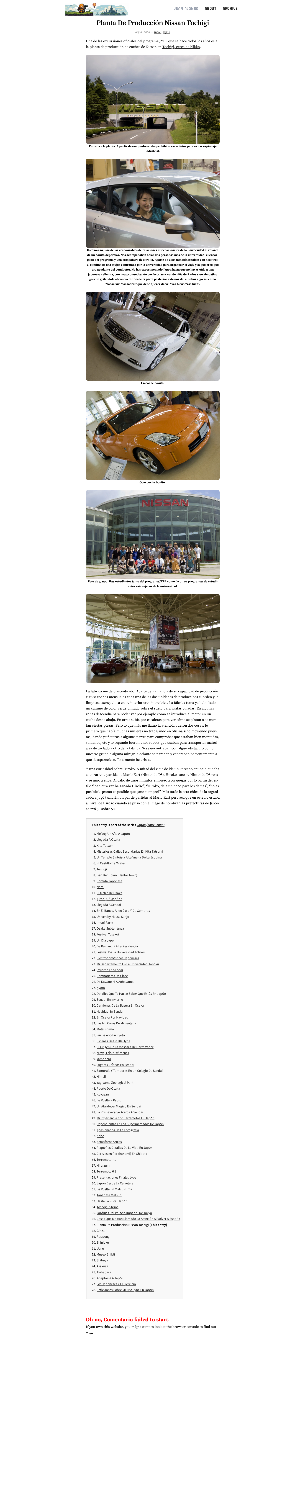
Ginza (101, 1230)
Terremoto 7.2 (106, 1159)
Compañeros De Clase (112, 976)
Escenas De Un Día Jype (113, 1041)
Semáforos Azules (109, 1142)
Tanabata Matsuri (109, 1195)
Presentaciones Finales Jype (116, 1177)
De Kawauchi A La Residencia (117, 946)
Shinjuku (103, 1242)
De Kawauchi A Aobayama (115, 981)
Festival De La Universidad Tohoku (121, 952)
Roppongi (104, 1236)
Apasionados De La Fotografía (118, 1130)
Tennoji (102, 869)
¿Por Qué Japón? (109, 899)
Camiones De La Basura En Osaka (120, 1005)
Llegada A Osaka (108, 839)
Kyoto (101, 988)
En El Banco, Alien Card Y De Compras (123, 910)
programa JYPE (155, 40)
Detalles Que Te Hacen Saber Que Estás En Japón (131, 993)
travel (157, 32)
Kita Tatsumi (105, 845)
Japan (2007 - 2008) (151, 825)
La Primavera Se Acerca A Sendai (120, 1112)
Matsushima (105, 1029)
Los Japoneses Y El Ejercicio (116, 1284)
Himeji (101, 1076)
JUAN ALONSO (186, 8)
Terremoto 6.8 (106, 1171)
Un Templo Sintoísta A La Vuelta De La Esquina (129, 857)
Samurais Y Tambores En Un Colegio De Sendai (130, 1070)
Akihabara (104, 1272)
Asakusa (102, 1266)
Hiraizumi (104, 1165)
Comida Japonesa (109, 881)
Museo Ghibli (106, 1254)
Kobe (100, 1136)
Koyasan (103, 1094)
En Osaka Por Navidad (112, 1017)
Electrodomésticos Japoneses (118, 958)
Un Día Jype (105, 940)
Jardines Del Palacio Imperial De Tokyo (124, 1213)
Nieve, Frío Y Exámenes (113, 1053)
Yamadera (104, 1059)
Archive (230, 8)
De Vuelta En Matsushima (114, 1189)
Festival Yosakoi (108, 934)
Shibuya (102, 1260)
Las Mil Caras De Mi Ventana (116, 1023)
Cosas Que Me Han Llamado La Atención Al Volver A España (138, 1219)
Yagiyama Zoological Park (115, 1082)
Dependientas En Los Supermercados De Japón (130, 1124)
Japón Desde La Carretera (115, 1183)
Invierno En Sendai (110, 970)
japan (166, 32)
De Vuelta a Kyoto (109, 1100)
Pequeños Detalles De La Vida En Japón (125, 1147)
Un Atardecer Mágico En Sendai (119, 1106)
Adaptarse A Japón (110, 1278)
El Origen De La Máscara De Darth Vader (125, 1047)
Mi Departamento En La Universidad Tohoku (128, 964)
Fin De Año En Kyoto (111, 1035)
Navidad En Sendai (110, 1011)
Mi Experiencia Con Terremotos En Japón (125, 1118)
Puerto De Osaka (108, 1088)
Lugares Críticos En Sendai (115, 1065)
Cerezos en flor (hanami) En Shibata (122, 1153)
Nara (100, 887)
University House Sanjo (113, 916)
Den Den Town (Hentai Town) (117, 875)
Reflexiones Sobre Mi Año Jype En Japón (125, 1290)
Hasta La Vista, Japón (112, 1201)
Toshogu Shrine (107, 1207)
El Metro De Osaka (109, 893)
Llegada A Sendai (109, 904)
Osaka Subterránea (110, 928)
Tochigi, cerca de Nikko (181, 46)
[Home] (98, 8)
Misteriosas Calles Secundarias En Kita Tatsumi (130, 851)
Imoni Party (105, 922)
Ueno (100, 1248)
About (211, 8)
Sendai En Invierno (110, 999)
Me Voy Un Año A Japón (113, 833)
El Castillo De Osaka (111, 863)
